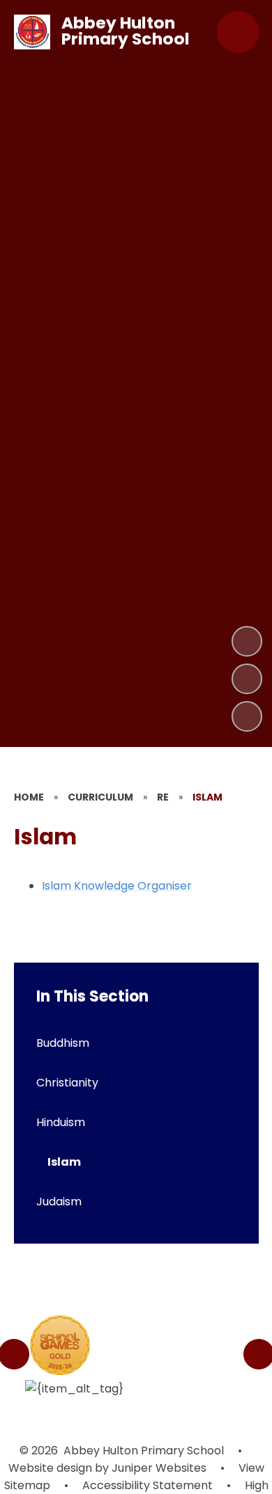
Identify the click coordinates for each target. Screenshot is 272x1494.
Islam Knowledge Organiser (117, 886)
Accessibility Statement (147, 1485)
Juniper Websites (157, 1468)
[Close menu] (238, 32)
